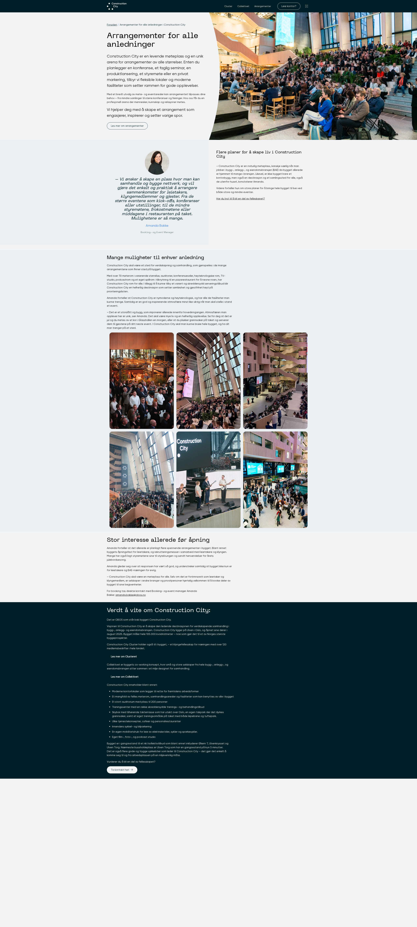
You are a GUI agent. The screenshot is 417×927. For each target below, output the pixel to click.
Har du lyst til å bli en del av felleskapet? (240, 198)
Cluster (228, 6)
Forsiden (112, 24)
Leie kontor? (288, 6)
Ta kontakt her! (120, 769)
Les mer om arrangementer (127, 125)
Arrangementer (262, 6)
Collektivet (243, 6)
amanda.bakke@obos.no (130, 594)
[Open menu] (306, 6)
